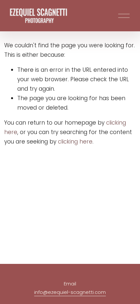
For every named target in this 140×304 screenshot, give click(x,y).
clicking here (75, 141)
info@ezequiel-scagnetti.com (70, 292)
